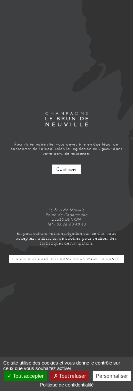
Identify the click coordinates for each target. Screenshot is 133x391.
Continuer (66, 169)
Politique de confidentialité (67, 384)
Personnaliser (112, 376)
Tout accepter (28, 376)
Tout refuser (72, 376)
